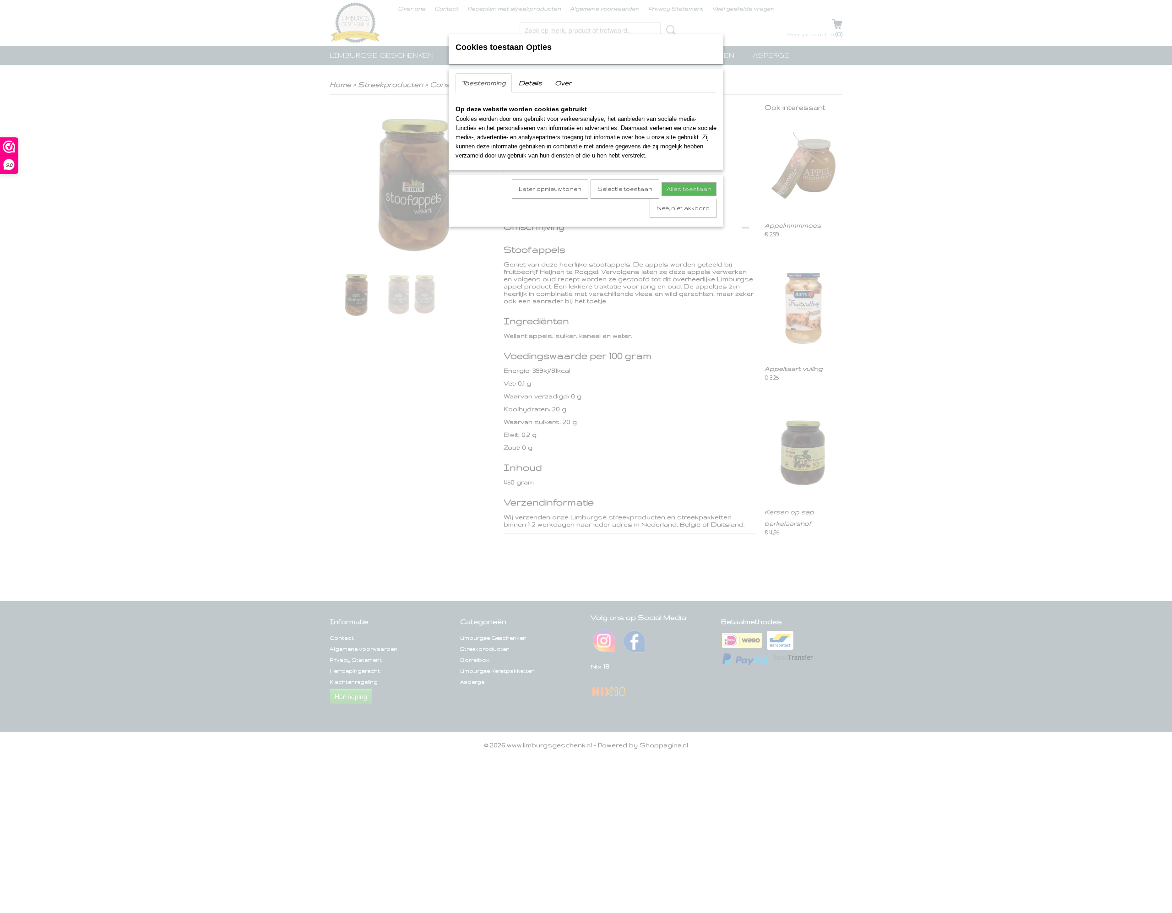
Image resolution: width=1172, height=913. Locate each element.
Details (530, 83)
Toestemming (483, 83)
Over (563, 83)
